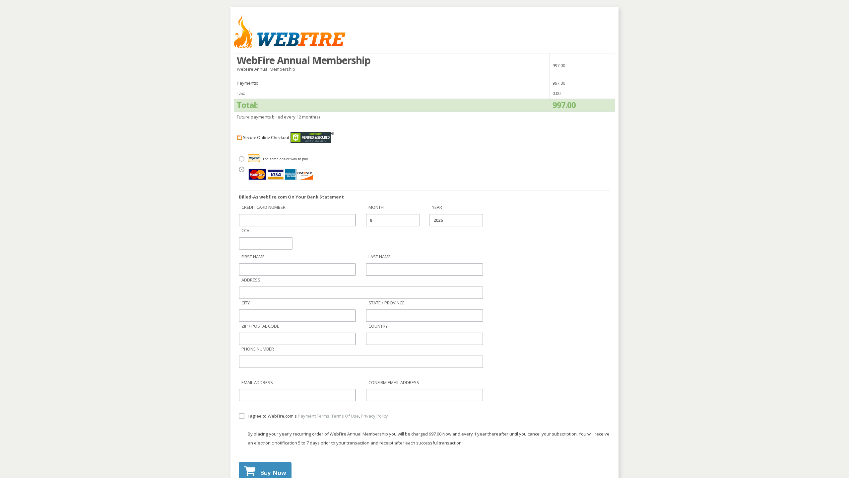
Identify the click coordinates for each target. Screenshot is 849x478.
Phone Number (257, 349)
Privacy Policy (374, 416)
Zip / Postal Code (260, 326)
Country (378, 326)
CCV (245, 230)
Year (437, 207)
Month (376, 207)
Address (250, 280)
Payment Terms (313, 416)
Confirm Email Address (393, 382)
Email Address (257, 382)
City (245, 303)
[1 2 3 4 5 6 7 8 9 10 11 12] (393, 220)
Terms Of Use (345, 416)
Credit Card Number (263, 207)
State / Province (386, 303)
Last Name (379, 257)
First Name (253, 257)
